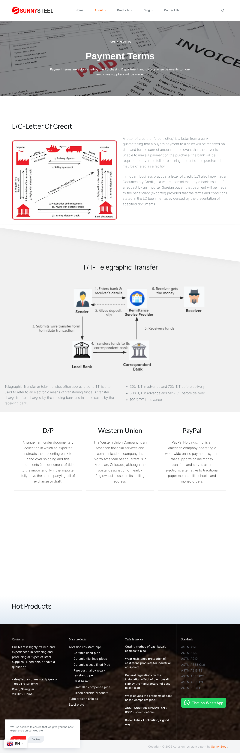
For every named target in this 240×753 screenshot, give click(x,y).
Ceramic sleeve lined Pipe (92, 664)
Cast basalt (82, 681)
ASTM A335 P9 (192, 682)
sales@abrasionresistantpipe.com (35, 679)
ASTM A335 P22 (193, 676)
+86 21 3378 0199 (25, 684)
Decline (36, 739)
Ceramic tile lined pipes (90, 658)
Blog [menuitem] (147, 10)
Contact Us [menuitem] (171, 10)
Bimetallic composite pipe (92, 687)
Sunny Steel (219, 746)
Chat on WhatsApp (207, 702)
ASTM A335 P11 (192, 688)
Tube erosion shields (83, 699)
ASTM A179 (189, 653)
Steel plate (76, 704)
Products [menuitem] (123, 10)
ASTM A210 (189, 658)
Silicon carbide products (91, 693)
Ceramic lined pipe (87, 653)
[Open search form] (222, 10)
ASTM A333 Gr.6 (193, 664)
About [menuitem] (99, 10)
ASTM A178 (189, 647)
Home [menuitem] (79, 10)
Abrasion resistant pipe (85, 647)
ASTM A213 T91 (192, 670)
